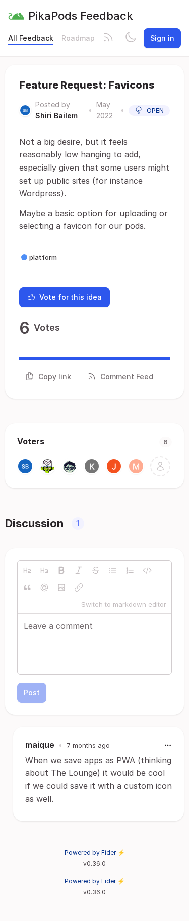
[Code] (147, 570)
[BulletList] (112, 570)
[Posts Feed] (108, 38)
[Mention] (44, 587)
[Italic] (78, 570)
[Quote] (27, 587)
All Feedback (30, 38)
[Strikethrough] (95, 570)
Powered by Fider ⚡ (95, 852)
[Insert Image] (61, 587)
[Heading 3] (44, 570)
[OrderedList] (130, 570)
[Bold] (61, 570)
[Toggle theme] (130, 38)
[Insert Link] (78, 587)
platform (43, 257)
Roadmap (78, 38)
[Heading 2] (27, 570)
